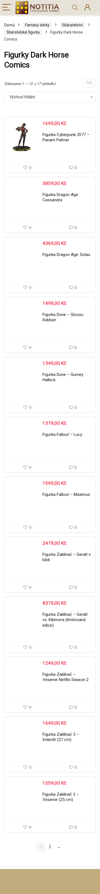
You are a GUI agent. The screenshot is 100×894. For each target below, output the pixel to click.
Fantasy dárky (37, 25)
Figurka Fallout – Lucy (62, 434)
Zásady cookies (19, 890)
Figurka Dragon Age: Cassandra (60, 197)
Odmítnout (50, 877)
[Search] (75, 7)
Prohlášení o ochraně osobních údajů (62, 890)
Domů (9, 25)
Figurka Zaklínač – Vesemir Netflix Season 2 (65, 677)
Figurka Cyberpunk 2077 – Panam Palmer (65, 137)
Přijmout (50, 862)
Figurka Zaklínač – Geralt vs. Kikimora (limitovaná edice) (65, 620)
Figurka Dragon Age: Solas (66, 254)
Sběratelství (72, 25)
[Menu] (6, 7)
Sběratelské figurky (23, 32)
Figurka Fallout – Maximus (66, 494)
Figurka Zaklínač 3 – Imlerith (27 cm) (60, 737)
